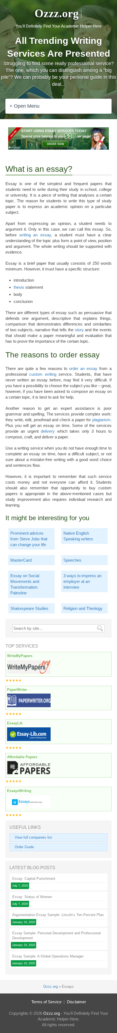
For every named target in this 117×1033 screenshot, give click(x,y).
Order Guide (24, 847)
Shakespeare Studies (29, 608)
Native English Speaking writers (78, 536)
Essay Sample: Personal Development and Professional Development (56, 935)
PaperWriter (17, 690)
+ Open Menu (24, 106)
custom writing (42, 374)
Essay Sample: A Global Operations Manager (48, 956)
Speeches (72, 560)
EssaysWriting (19, 791)
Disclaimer (76, 1001)
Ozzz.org (57, 13)
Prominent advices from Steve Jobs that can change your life (28, 539)
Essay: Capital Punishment (33, 879)
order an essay (83, 368)
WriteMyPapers (19, 656)
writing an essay (35, 235)
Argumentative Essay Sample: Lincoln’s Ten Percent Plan (58, 915)
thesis (19, 287)
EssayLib (15, 723)
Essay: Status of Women (32, 897)
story (79, 329)
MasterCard (21, 560)
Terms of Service (46, 1001)
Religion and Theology (83, 608)
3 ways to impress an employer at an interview (82, 581)
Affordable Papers (22, 757)
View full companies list (33, 837)
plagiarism (101, 419)
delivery (48, 431)
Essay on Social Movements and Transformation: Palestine (24, 584)
